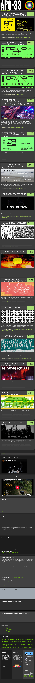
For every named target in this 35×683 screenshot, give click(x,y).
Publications (7, 414)
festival (13, 642)
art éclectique (12, 127)
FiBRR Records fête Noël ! (14, 195)
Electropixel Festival (9, 631)
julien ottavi (3, 644)
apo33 (8, 216)
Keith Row (15, 445)
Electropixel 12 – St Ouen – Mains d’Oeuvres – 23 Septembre (14, 15)
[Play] (2, 495)
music (3, 217)
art (10, 216)
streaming (16, 246)
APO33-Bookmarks (9, 629)
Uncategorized (12, 37)
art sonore (17, 37)
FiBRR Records (8, 630)
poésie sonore (3, 647)
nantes (5, 330)
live (29, 245)
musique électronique (28, 644)
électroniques (27, 444)
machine (13, 644)
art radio (14, 639)
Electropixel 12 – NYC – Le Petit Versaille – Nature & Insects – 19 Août (14, 72)
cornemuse (16, 188)
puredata (6, 647)
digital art (21, 65)
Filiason (6, 188)
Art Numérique (15, 414)
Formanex (8, 445)
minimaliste (22, 445)
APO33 (33, 680)
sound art (11, 330)
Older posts (3, 453)
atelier (23, 639)
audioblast (26, 639)
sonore (5, 217)
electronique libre (23, 216)
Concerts (3, 37)
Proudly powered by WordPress (19, 680)
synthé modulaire (26, 647)
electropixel (24, 641)
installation (8, 387)
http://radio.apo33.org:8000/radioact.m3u (9, 511)
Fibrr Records (4, 216)
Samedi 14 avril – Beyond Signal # (13, 423)
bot (28, 639)
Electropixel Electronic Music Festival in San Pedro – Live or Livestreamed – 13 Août (17, 102)
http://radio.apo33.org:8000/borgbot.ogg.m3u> (10, 532)
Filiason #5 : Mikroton (12, 307)
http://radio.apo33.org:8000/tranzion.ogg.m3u (10, 552)
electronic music (23, 37)
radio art (9, 647)
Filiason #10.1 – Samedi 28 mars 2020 (13, 223)
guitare (12, 445)
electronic (17, 216)
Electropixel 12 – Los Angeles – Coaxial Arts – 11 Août (14, 134)
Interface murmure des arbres (7, 581)
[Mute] (30, 495)
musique (22, 127)
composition (15, 444)
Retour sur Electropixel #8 (9, 393)
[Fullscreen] (32, 495)
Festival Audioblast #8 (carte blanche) (12, 252)
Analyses (3, 414)
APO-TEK (7, 628)
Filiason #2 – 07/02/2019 (12, 336)
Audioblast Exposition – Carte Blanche (13, 364)
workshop (31, 647)
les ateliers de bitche (8, 644)
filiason (25, 188)
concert (18, 245)
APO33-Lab (8, 627)
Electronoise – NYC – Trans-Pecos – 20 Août (12, 43)
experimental (28, 37)
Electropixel (7, 37)
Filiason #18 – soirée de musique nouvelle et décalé (13, 166)
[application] (17, 487)
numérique (9, 246)
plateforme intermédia (17, 387)
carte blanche (31, 639)
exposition (3, 387)
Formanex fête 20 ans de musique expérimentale (14, 280)
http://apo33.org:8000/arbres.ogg (17, 577)
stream (13, 246)
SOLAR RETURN (14, 647)
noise (8, 330)
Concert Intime (8, 641)
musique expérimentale (21, 301)
